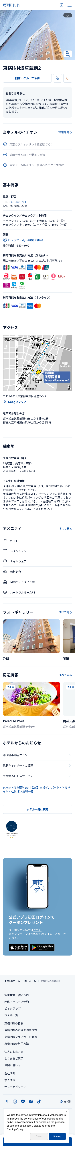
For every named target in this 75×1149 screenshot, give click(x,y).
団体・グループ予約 (27, 78)
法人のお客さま (13, 1052)
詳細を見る (65, 132)
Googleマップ (17, 402)
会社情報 (9, 1073)
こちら (37, 930)
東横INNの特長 (13, 1023)
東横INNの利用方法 (16, 1043)
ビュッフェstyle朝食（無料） (26, 240)
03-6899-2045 (19, 202)
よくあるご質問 (13, 1058)
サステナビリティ (15, 1087)
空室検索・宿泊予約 (16, 995)
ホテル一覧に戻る (37, 809)
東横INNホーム (12, 981)
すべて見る (65, 528)
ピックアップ (12, 1008)
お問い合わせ (12, 1065)
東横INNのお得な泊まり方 (20, 1030)
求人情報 (9, 1080)
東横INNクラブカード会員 (20, 1037)
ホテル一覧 (30, 981)
